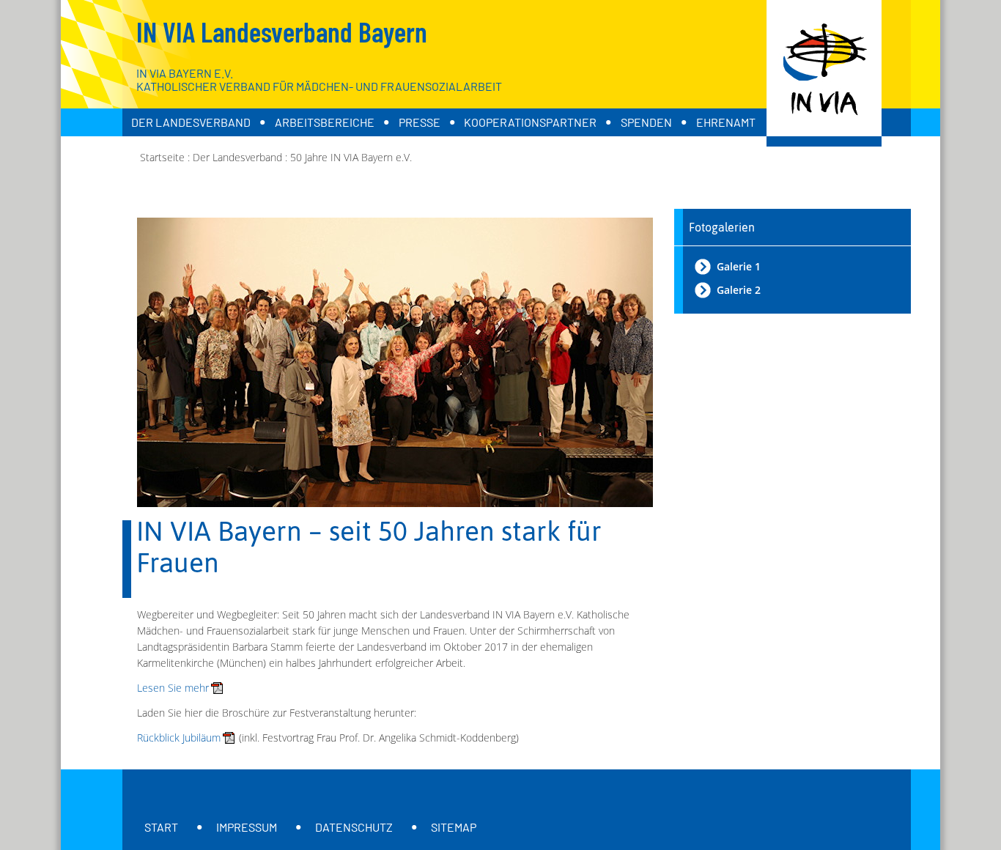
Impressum (246, 827)
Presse (419, 122)
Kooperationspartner (530, 122)
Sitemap (453, 827)
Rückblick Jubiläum (179, 737)
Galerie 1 (739, 266)
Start (161, 827)
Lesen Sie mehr (173, 688)
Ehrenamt (726, 122)
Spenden (646, 122)
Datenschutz (354, 827)
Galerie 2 (739, 290)
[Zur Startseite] (824, 73)
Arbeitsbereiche (324, 122)
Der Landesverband (191, 122)
